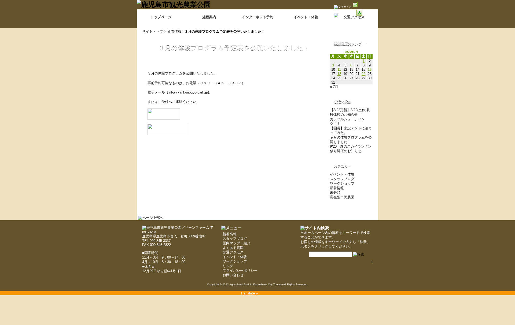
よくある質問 (233, 248)
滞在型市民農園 (342, 197)
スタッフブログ (342, 179)
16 (369, 70)
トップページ (160, 17)
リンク (228, 266)
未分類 (335, 192)
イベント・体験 (306, 17)
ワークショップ (342, 183)
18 (339, 74)
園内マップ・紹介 (237, 243)
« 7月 (334, 87)
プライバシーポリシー (240, 270)
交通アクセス (233, 252)
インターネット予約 (257, 17)
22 (363, 74)
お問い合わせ (233, 275)
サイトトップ (152, 31)
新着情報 (174, 31)
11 (339, 70)
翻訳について (350, 19)
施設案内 (209, 17)
